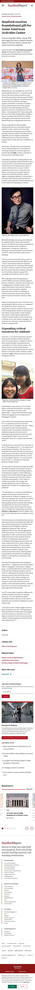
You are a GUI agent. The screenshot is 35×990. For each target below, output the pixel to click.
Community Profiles (12, 943)
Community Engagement (10, 912)
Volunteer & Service (9, 935)
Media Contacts (19, 951)
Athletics (6, 916)
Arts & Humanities (8, 888)
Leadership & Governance (10, 660)
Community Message (9, 869)
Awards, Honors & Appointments (11, 16)
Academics (7, 931)
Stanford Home (9, 971)
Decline (22, 986)
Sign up (6, 696)
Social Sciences (8, 903)
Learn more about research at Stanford (14, 738)
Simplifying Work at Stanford (11, 865)
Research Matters (8, 886)
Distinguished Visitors (9, 874)
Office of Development (9, 646)
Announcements (17, 946)
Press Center (28, 951)
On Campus (7, 909)
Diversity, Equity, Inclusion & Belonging (15, 663)
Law (7, 810)
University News (9, 860)
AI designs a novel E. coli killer (13, 768)
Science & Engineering (10, 902)
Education (6, 896)
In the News (21, 943)
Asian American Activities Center (17, 51)
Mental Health (7, 933)
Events (6, 923)
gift (11, 354)
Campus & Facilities (9, 872)
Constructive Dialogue (9, 863)
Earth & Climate (8, 892)
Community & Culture (9, 921)
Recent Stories (27, 946)
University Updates (6, 946)
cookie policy (26, 982)
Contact (4, 951)
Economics (7, 894)
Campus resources (9, 918)
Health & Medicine (8, 898)
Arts (5, 914)
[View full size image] (17, 71)
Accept (12, 986)
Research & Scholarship (11, 884)
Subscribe (10, 951)
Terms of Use (22, 971)
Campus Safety (8, 919)
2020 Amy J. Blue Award (9, 511)
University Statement (9, 867)
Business (6, 890)
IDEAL (15, 153)
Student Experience (10, 929)
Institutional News (8, 876)
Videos (3, 943)
